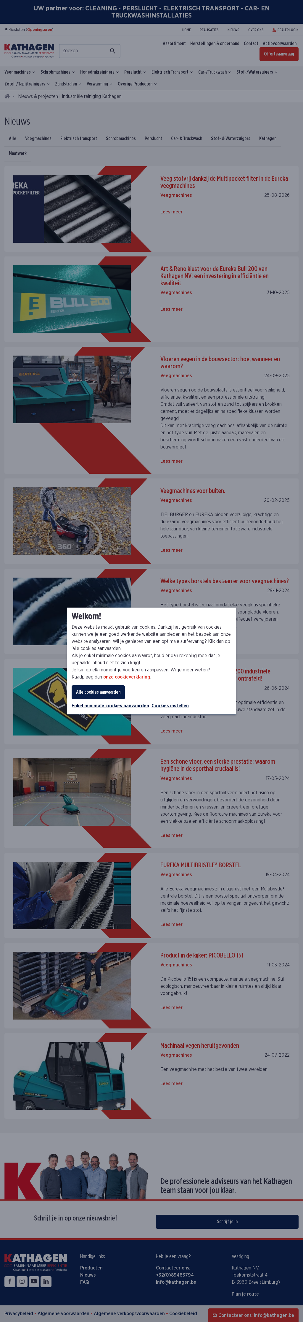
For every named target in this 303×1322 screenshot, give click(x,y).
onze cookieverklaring (126, 677)
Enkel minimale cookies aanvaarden (110, 705)
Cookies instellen (170, 705)
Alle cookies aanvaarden (98, 692)
